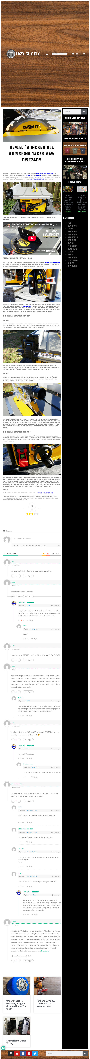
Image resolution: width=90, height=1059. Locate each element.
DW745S (28, 175)
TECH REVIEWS (72, 230)
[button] (47, 54)
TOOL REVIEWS (72, 224)
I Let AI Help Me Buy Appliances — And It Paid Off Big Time (82, 202)
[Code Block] (35, 545)
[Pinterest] (84, 54)
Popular (72, 240)
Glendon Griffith (32, 810)
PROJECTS (73, 237)
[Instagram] (77, 54)
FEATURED (73, 260)
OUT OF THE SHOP (72, 244)
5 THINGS (72, 266)
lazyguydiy (22, 602)
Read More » (68, 211)
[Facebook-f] (80, 54)
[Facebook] (23, 1053)
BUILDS (71, 263)
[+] (45, 545)
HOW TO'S (72, 248)
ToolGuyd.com (27, 306)
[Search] (84, 111)
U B (28, 749)
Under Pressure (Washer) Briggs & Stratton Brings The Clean (16, 1005)
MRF (28, 701)
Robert (34, 895)
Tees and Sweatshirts (75, 138)
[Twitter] (35, 1053)
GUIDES (71, 251)
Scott (28, 605)
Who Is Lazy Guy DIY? (75, 118)
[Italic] (17, 545)
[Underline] (20, 545)
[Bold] (14, 545)
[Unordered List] (29, 545)
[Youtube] (73, 54)
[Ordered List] (26, 545)
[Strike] (23, 545)
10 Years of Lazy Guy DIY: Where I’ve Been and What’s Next (68, 202)
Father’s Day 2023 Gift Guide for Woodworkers (46, 1004)
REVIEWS (72, 234)
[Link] (38, 545)
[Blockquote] (32, 545)
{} (42, 545)
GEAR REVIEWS (72, 256)
